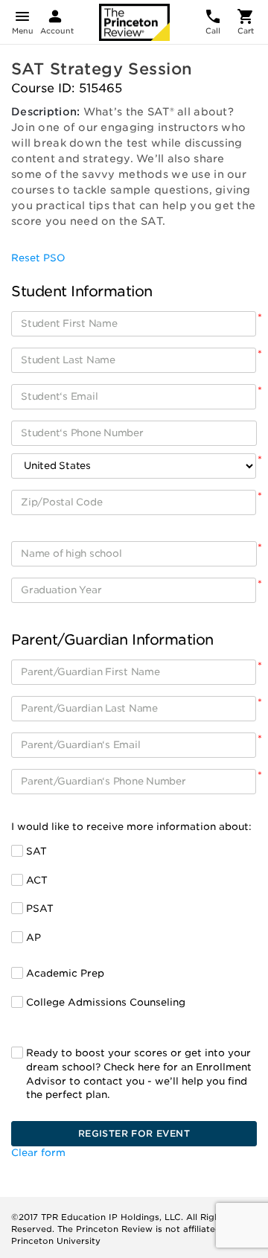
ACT (37, 880)
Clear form (38, 1152)
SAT (36, 851)
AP (33, 937)
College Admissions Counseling (105, 1002)
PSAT (40, 908)
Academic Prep (65, 973)
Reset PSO (38, 258)
